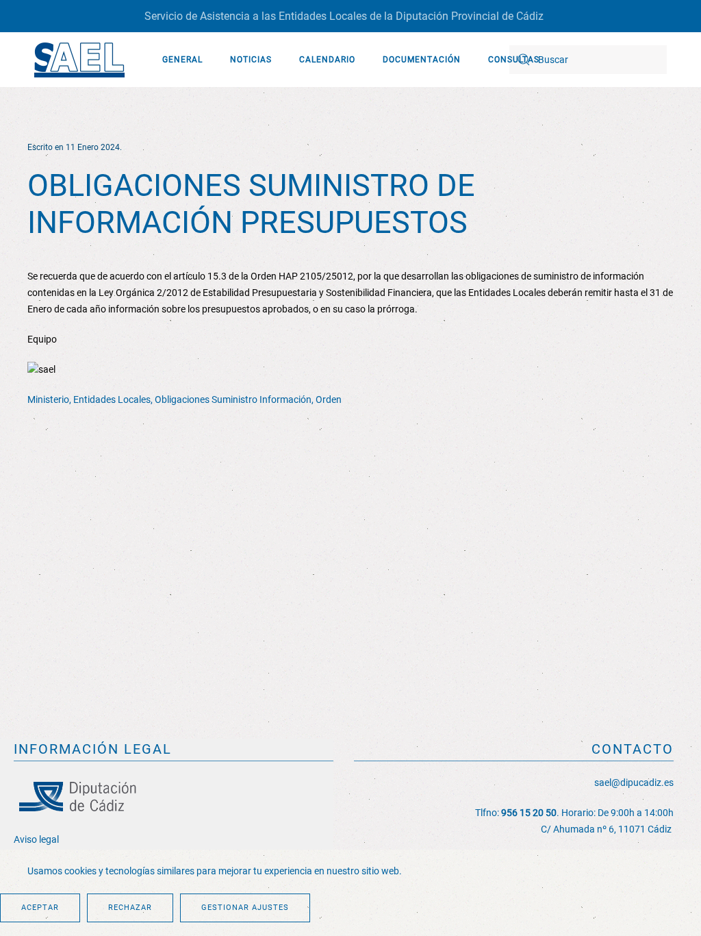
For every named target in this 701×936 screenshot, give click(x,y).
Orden (329, 399)
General (182, 59)
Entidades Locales (112, 399)
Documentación (422, 59)
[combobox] (588, 59)
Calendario (327, 59)
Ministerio (48, 399)
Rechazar (130, 907)
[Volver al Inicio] (78, 59)
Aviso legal (36, 839)
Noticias (251, 59)
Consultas (513, 59)
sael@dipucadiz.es (634, 782)
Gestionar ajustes (245, 907)
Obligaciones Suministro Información (233, 399)
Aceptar (40, 907)
